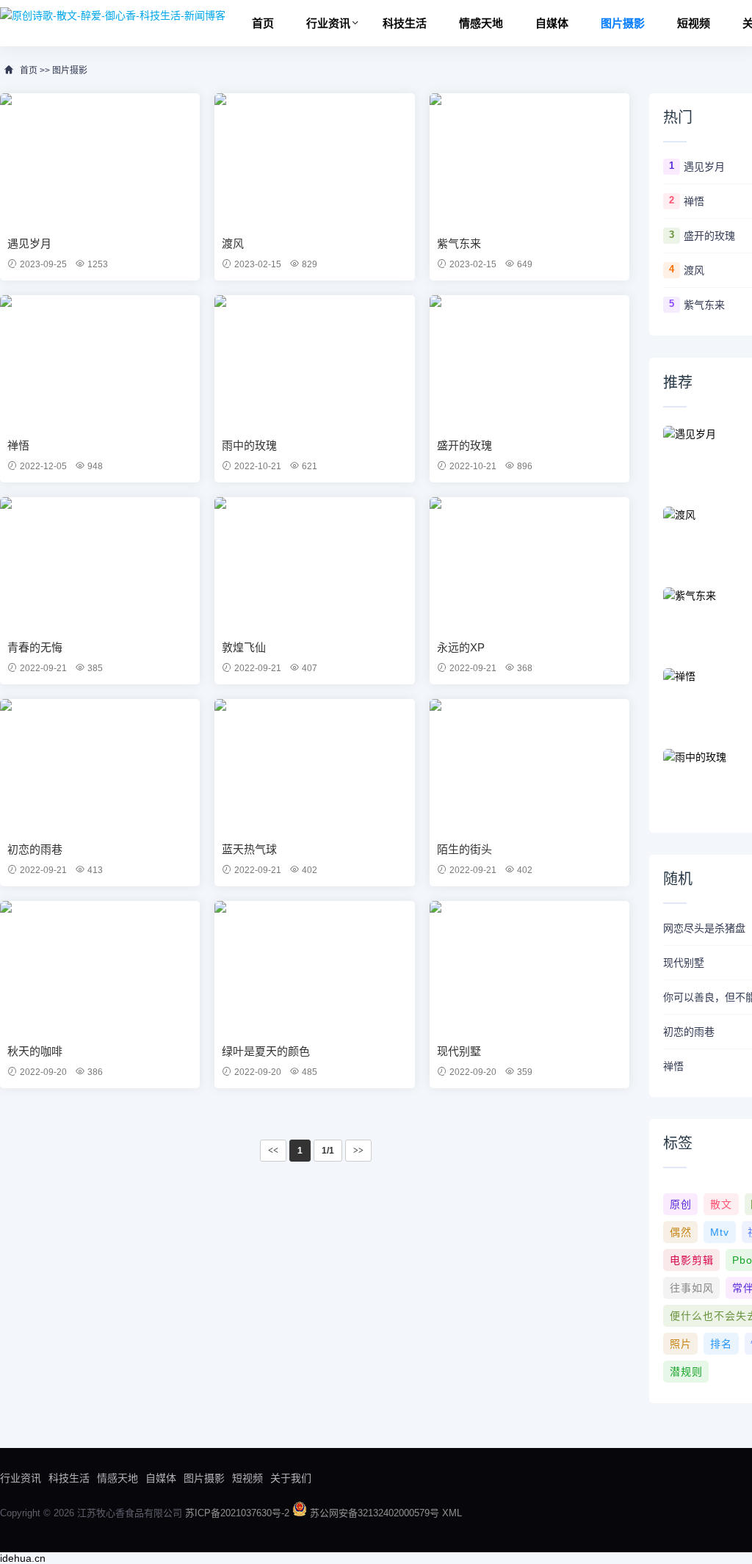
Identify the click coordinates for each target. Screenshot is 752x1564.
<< (273, 1150)
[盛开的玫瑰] (529, 361)
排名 (721, 1344)
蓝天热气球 (249, 849)
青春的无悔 (34, 647)
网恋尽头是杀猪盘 (704, 928)
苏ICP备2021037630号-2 (238, 1512)
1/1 (328, 1150)
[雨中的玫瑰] (314, 361)
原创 (681, 1204)
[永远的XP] (529, 563)
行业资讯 (328, 23)
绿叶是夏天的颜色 (266, 1051)
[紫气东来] (529, 159)
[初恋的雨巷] (100, 765)
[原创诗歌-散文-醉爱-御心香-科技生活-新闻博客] (112, 14)
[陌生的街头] (529, 765)
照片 (681, 1344)
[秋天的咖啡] (100, 967)
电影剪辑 (692, 1260)
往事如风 (692, 1288)
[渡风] (314, 159)
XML (452, 1512)
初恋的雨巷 (34, 849)
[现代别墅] (529, 967)
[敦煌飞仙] (314, 563)
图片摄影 (623, 23)
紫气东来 (459, 243)
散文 (721, 1204)
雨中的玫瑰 (249, 445)
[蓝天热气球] (314, 765)
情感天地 (481, 23)
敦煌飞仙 (244, 647)
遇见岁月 (29, 243)
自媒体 (551, 23)
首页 (263, 23)
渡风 (233, 243)
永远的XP (461, 647)
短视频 (693, 23)
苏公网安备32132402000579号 (376, 1512)
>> (358, 1150)
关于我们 (290, 1478)
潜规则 (686, 1371)
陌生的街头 (464, 849)
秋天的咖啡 (34, 1051)
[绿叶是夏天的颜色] (314, 967)
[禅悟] (100, 361)
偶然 (681, 1232)
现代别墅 (459, 1051)
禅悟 (18, 445)
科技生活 (405, 23)
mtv (719, 1232)
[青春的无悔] (100, 563)
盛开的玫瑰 (464, 445)
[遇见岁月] (100, 159)
